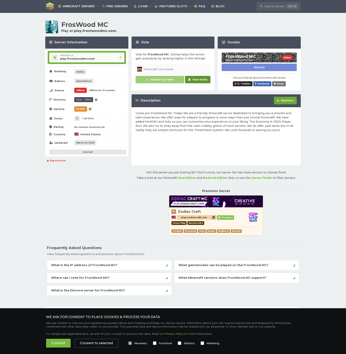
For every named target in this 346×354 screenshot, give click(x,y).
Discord (259, 67)
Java (84, 81)
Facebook (263, 83)
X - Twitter (244, 83)
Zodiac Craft (189, 212)
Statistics (189, 343)
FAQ (202, 6)
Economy (190, 231)
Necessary (140, 343)
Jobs (202, 231)
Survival (88, 152)
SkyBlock (223, 231)
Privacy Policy (174, 333)
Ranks (211, 231)
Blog (220, 6)
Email (280, 83)
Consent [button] (58, 343)
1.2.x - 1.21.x (83, 99)
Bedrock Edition (215, 178)
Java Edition (187, 178)
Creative (177, 231)
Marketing (213, 343)
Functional (165, 343)
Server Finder (261, 178)
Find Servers (117, 6)
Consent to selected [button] (96, 343)
